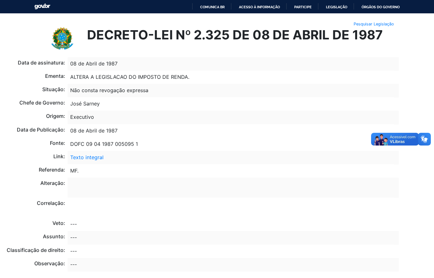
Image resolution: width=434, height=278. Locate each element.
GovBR (42, 6)
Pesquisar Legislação (374, 24)
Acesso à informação (259, 7)
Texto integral (87, 157)
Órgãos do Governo (381, 7)
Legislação (336, 7)
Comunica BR (212, 7)
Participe (303, 7)
